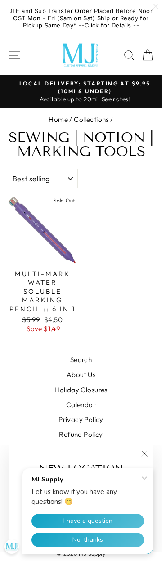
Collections (91, 119)
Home (58, 119)
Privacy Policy (81, 419)
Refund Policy (81, 434)
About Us (81, 374)
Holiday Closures (81, 390)
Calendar (81, 404)
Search (81, 359)
